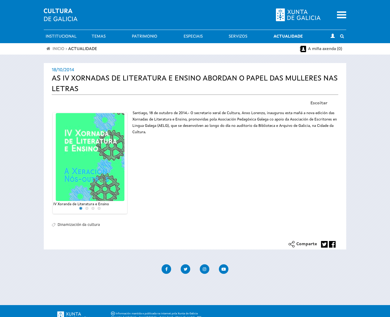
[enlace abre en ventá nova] (324, 244)
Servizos (238, 36)
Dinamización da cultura (79, 225)
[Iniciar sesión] (333, 36)
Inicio (58, 49)
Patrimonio (144, 36)
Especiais (193, 36)
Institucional (61, 36)
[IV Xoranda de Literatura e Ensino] (90, 157)
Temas (99, 36)
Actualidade (288, 36)
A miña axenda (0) (325, 49)
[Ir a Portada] (60, 18)
